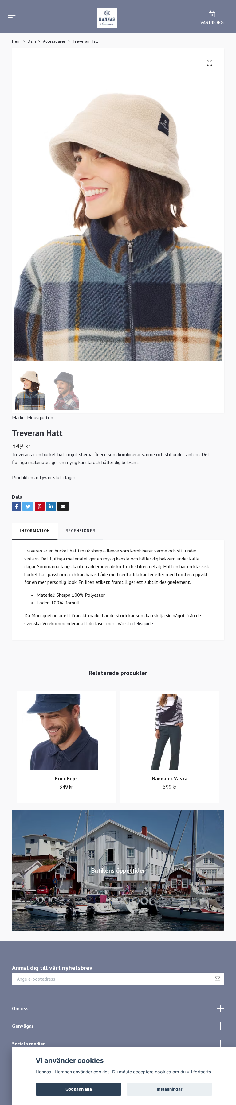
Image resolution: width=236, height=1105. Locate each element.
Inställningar (170, 1089)
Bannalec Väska (169, 778)
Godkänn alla (78, 1089)
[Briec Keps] (66, 732)
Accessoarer (54, 41)
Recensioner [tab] (80, 530)
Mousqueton (40, 417)
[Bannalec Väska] (169, 732)
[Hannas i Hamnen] (106, 18)
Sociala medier (28, 1044)
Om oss (20, 1008)
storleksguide (139, 623)
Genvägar (22, 1026)
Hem (16, 41)
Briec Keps (66, 778)
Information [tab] (35, 530)
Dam (32, 41)
